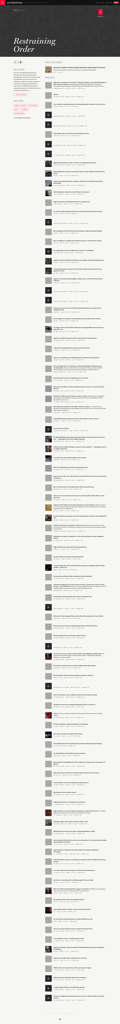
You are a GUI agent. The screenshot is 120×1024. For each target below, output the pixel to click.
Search (98, 2)
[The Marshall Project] (14, 2)
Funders (72, 1013)
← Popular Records (20, 94)
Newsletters (108, 2)
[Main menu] (2, 2)
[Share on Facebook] (16, 62)
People (53, 1013)
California (24, 109)
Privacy (59, 1013)
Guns (16, 109)
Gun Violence (33, 105)
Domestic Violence (20, 105)
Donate (116, 2)
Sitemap (66, 1013)
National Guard (19, 113)
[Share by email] (20, 62)
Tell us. (29, 118)
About (102, 2)
